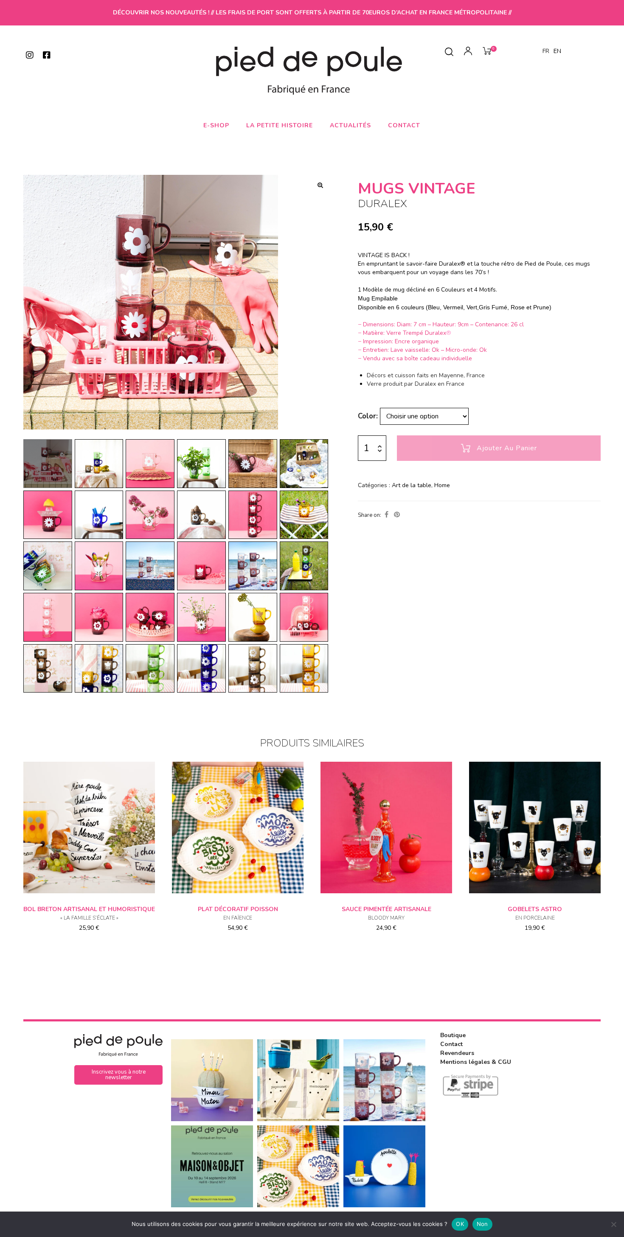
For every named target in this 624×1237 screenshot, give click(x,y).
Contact (404, 125)
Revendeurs (457, 1053)
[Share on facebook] (386, 515)
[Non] (613, 1224)
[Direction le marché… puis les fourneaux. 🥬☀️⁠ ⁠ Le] (298, 1080)
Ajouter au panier (507, 448)
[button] (320, 185)
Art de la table (411, 485)
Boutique (453, 1035)
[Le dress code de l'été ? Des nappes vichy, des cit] (298, 1166)
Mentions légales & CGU (475, 1062)
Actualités (350, 125)
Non (482, 1223)
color (367, 416)
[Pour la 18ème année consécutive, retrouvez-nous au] (212, 1166)
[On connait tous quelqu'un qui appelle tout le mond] (384, 1166)
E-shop (216, 125)
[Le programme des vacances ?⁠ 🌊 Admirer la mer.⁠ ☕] (384, 1080)
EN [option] (557, 51)
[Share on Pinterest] (397, 515)
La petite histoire (279, 125)
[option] (557, 51)
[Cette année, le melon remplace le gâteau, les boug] (212, 1080)
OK (460, 1223)
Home (442, 485)
